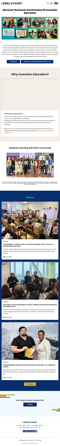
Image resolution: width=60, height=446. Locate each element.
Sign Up (30, 404)
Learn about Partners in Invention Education (37, 61)
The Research (13, 61)
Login (36, 443)
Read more (8, 257)
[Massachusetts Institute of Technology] (56, 3)
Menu (51, 3)
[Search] (48, 3)
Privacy (24, 443)
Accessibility (30, 443)
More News (30, 384)
